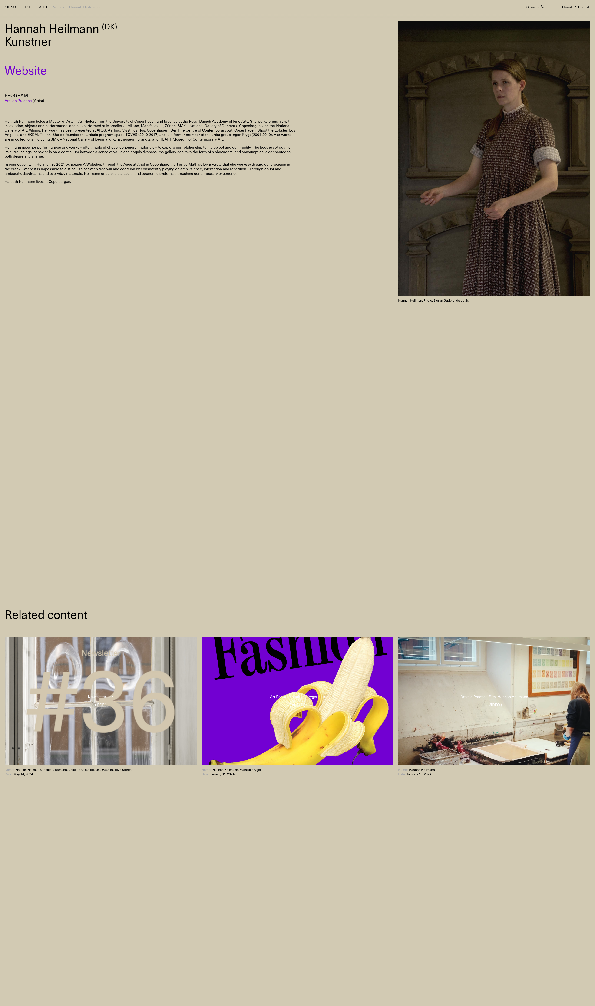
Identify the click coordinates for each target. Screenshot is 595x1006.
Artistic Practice (18, 100)
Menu (10, 7)
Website (26, 70)
